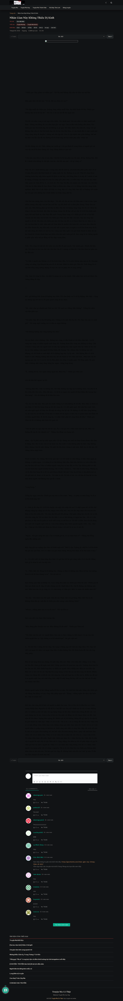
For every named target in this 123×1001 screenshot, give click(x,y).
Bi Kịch (24, 27)
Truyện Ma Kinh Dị (32, 24)
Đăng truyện (67, 7)
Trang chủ (12, 13)
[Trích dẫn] (50, 782)
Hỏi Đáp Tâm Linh (54, 7)
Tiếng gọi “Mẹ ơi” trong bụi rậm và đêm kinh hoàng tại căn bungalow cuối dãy (37, 959)
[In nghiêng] (37, 782)
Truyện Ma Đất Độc (17, 940)
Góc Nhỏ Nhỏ (20, 21)
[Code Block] (53, 782)
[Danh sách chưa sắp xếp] (47, 782)
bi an (18, 27)
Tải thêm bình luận (61, 925)
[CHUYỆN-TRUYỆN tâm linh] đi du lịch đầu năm (27, 964)
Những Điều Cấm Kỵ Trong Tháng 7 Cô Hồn (25, 954)
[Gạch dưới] (39, 782)
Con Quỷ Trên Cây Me (17, 978)
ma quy (47, 27)
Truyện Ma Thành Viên (40, 7)
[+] (61, 781)
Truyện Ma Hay (25, 7)
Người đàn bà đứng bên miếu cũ (21, 969)
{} (58, 781)
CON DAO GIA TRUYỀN (18, 983)
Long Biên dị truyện (17, 973)
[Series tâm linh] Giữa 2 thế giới (21, 945)
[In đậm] (34, 782)
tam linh (53, 27)
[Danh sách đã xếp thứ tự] (45, 782)
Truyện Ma (14, 7)
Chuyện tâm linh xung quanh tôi (21, 950)
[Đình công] (42, 782)
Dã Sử (35, 27)
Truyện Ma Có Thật (61, 991)
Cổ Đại (30, 27)
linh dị (40, 27)
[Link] (55, 782)
